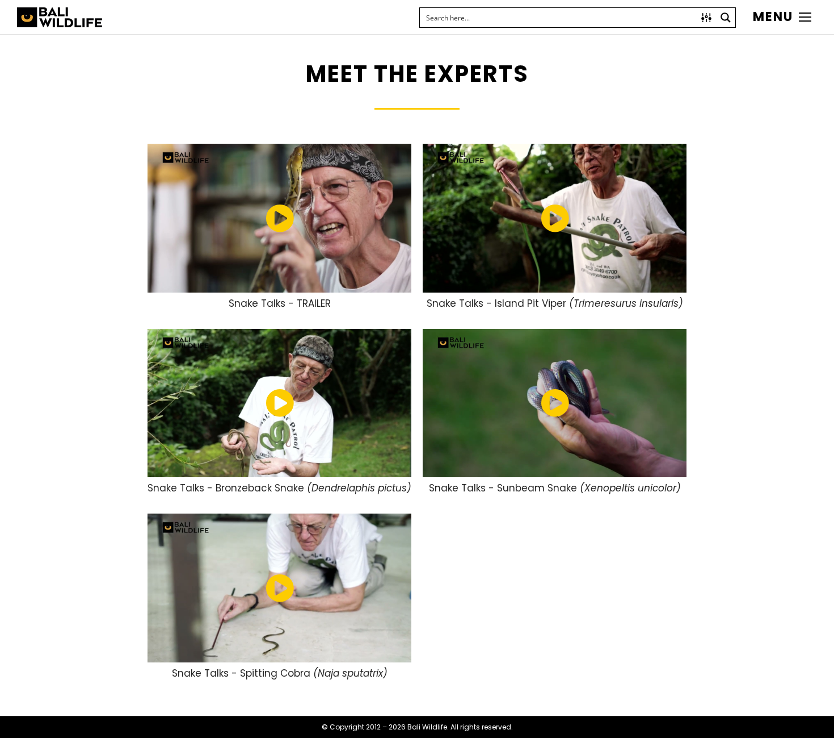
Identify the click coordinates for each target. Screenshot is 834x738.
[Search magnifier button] (725, 17)
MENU (773, 17)
